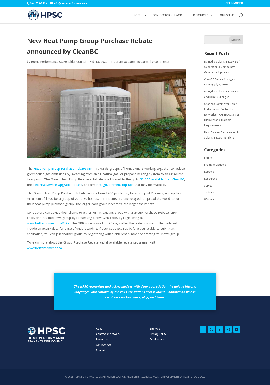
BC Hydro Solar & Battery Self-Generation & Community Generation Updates (222, 67)
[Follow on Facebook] (203, 329)
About (138, 15)
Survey (208, 185)
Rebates (142, 62)
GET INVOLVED (234, 3)
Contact (100, 350)
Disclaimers (157, 339)
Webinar (209, 199)
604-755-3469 (38, 3)
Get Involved (103, 344)
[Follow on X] (211, 329)
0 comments (160, 62)
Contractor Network (168, 15)
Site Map (155, 328)
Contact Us (226, 15)
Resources (201, 15)
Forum (208, 158)
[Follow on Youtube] (236, 329)
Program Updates (123, 62)
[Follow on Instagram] (228, 329)
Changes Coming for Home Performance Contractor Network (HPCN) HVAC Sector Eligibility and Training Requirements (221, 114)
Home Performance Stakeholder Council (58, 62)
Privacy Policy (158, 334)
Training (209, 192)
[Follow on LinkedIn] (219, 329)
